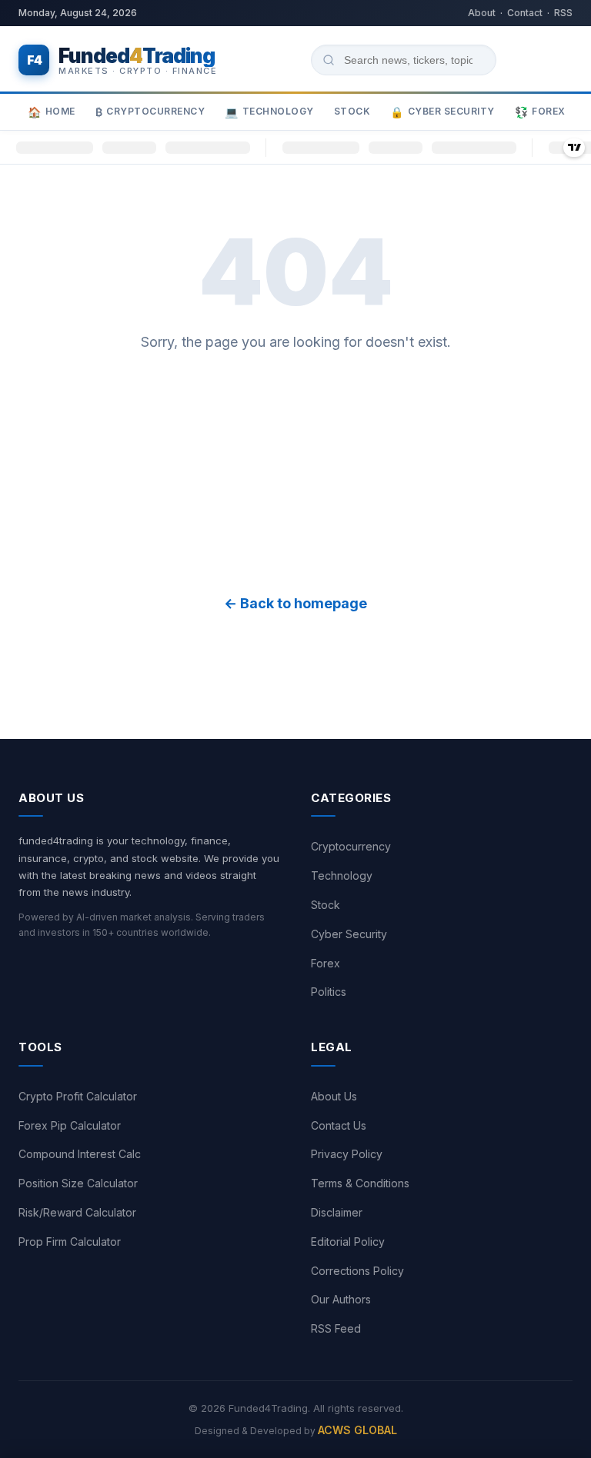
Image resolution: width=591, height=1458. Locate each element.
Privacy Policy (346, 1153)
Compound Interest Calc (79, 1153)
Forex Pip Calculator (69, 1125)
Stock (352, 111)
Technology (269, 111)
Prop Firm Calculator (69, 1241)
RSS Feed (336, 1328)
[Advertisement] (295, 473)
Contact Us (338, 1125)
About (482, 12)
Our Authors (341, 1299)
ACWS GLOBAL (357, 1429)
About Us (334, 1096)
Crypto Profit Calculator (77, 1096)
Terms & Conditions (360, 1183)
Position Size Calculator (78, 1183)
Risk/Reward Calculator (77, 1212)
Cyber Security (442, 111)
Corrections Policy (357, 1270)
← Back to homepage (295, 603)
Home (51, 111)
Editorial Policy (348, 1241)
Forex (540, 111)
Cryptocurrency (150, 111)
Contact (525, 12)
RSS (563, 12)
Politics (328, 991)
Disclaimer (336, 1212)
